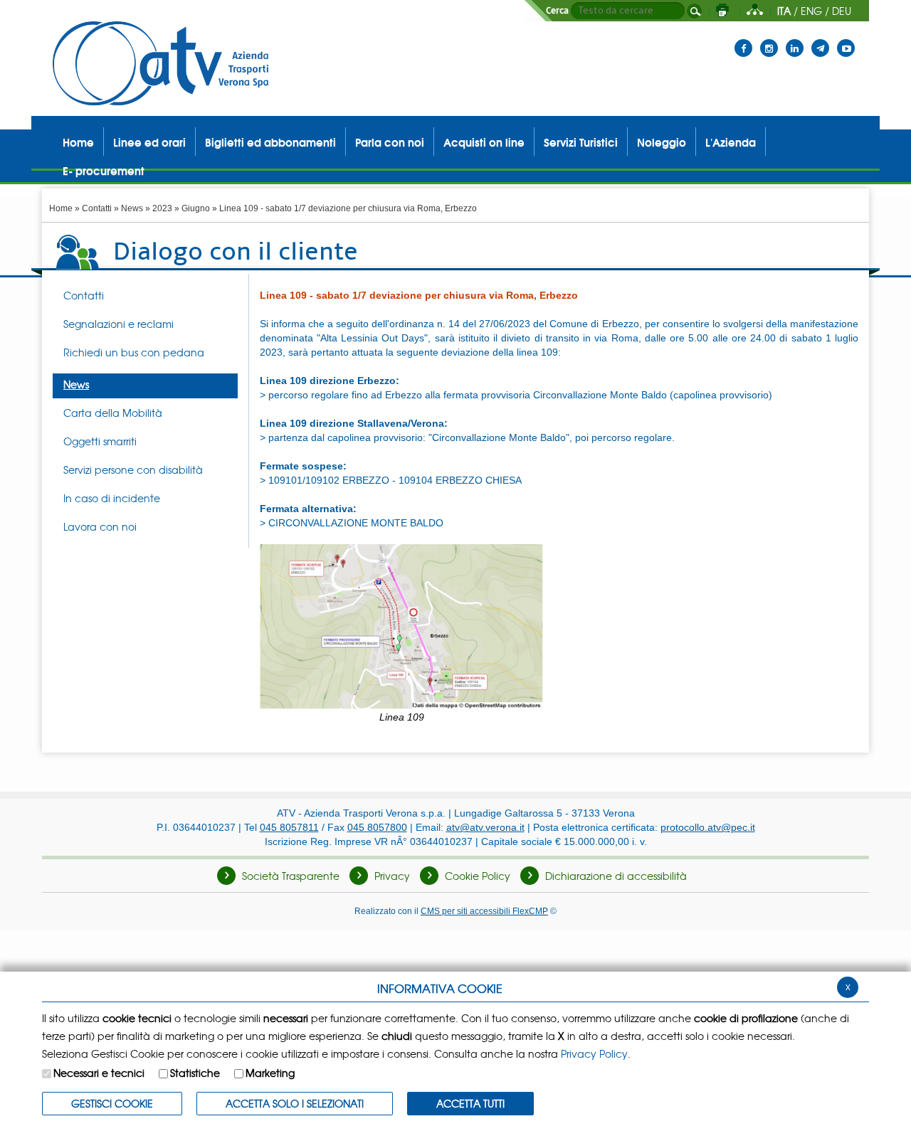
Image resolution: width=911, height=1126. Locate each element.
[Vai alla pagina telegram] (820, 39)
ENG (811, 11)
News (132, 208)
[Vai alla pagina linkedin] (795, 39)
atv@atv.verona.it (485, 827)
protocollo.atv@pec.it (707, 827)
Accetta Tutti (470, 1103)
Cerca (557, 11)
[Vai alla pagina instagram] (769, 39)
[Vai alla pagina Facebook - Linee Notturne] (743, 39)
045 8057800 (377, 827)
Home (61, 208)
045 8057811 (289, 827)
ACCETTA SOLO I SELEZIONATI (295, 1103)
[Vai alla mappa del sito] (755, 11)
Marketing (270, 1073)
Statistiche (195, 1073)
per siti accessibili (484, 910)
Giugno (195, 208)
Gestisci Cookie (112, 1103)
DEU (841, 11)
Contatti (97, 208)
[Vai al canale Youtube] (846, 39)
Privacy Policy (594, 1053)
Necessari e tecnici (98, 1073)
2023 (162, 208)
